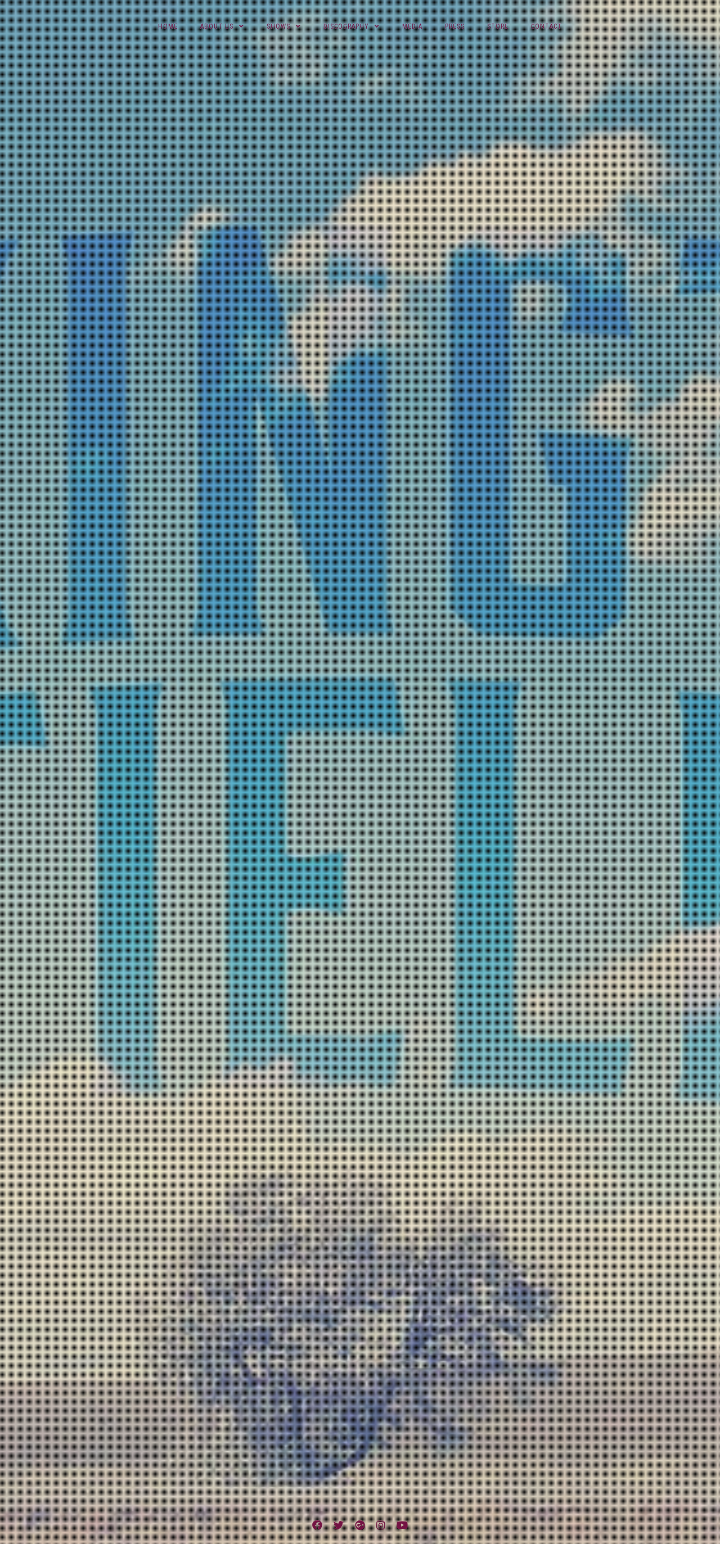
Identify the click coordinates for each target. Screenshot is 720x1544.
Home (168, 26)
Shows (278, 26)
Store (497, 26)
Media (412, 26)
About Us (216, 26)
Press (455, 26)
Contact (546, 26)
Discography (346, 26)
